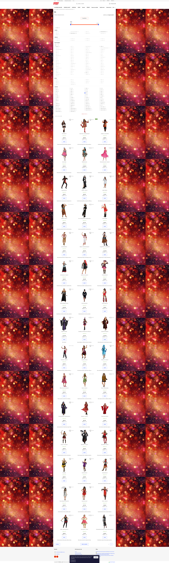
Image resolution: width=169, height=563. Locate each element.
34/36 (87, 88)
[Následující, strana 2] (111, 544)
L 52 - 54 (102, 99)
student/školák (73, 63)
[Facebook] (55, 557)
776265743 (57, 554)
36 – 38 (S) (72, 38)
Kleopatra (72, 66)
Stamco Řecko (103, 33)
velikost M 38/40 (88, 108)
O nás (55, 0)
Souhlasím (96, 557)
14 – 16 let (57, 38)
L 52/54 (57, 100)
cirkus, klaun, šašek (59, 49)
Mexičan (87, 71)
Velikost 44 (58, 105)
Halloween (57, 46)
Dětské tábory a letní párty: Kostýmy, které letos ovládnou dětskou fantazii (104, 556)
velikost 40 (88, 103)
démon (87, 58)
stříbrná (57, 82)
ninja (102, 61)
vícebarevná (73, 82)
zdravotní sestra (58, 68)
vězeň (102, 68)
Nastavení (73, 560)
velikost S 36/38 (73, 108)
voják (102, 63)
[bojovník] (56, 45)
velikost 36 (58, 103)
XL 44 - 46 (87, 105)
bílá (57, 79)
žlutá (57, 84)
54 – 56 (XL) (102, 40)
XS (101, 105)
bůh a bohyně (58, 74)
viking (72, 61)
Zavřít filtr (84, 18)
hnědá (57, 81)
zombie (72, 57)
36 (101, 88)
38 (86, 89)
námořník (87, 63)
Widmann (57, 34)
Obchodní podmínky (60, 0)
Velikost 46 (73, 105)
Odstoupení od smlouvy (68, 0)
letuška (102, 74)
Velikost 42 (102, 103)
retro (102, 52)
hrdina (72, 49)
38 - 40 (102, 89)
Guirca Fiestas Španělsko (74, 31)
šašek (87, 61)
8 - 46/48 (72, 97)
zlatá (102, 82)
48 (86, 94)
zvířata (102, 46)
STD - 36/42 (103, 102)
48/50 (102, 94)
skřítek (72, 60)
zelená (87, 82)
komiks (87, 55)
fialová (102, 79)
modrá (72, 81)
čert (57, 57)
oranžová (87, 81)
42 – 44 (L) (102, 38)
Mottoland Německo (104, 31)
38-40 (57, 91)
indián (57, 52)
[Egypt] (58, 45)
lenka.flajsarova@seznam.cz (60, 552)
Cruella (102, 71)
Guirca (57, 31)
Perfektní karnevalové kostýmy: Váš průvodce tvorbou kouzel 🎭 (105, 552)
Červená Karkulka (88, 69)
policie (87, 54)
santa (57, 54)
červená (87, 79)
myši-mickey (73, 69)
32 (56, 88)
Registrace (112, 0)
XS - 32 (57, 106)
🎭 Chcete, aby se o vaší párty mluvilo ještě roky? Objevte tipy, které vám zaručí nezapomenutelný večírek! (105, 554)
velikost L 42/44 (103, 108)
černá (72, 79)
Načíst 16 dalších (84, 544)
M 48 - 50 (87, 100)
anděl (102, 60)
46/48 (72, 94)
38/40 (72, 91)
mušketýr (57, 72)
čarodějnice (103, 49)
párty (72, 46)
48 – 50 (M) (72, 40)
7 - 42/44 (57, 97)
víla (57, 58)
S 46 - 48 (87, 102)
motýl (57, 69)
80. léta (72, 55)
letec (72, 74)
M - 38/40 (72, 100)
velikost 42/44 (73, 111)
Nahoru (57, 544)
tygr (72, 72)
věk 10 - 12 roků (58, 108)
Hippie (57, 61)
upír (102, 54)
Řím (87, 60)
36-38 (57, 89)
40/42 (102, 91)
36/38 (72, 89)
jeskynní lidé (58, 63)
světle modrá (73, 84)
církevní (57, 75)
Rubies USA (88, 33)
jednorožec (103, 66)
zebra (87, 72)
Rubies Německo (73, 33)
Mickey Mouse (88, 68)
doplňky (87, 57)
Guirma (87, 31)
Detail (64, 141)
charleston (87, 74)
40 (86, 91)
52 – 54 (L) (87, 40)
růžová (102, 81)
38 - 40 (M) (87, 38)
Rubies (57, 33)
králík (57, 71)
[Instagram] (57, 557)
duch (72, 54)
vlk (71, 68)
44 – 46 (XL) (58, 40)
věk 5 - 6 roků (88, 106)
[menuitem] (58, 7)
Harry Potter (103, 57)
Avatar (102, 72)
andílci (72, 58)
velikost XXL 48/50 (58, 111)
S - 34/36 (72, 102)
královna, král (58, 55)
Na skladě (57, 27)
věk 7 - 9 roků (103, 106)
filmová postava (88, 46)
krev (102, 58)
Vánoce (87, 49)
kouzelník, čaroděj (89, 52)
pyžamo (87, 66)
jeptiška (57, 66)
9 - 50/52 (87, 97)
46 (56, 94)
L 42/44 (87, 99)
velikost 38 (73, 103)
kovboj (57, 60)
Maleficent (102, 69)
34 (71, 88)
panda (72, 71)
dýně (72, 52)
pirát (102, 55)
